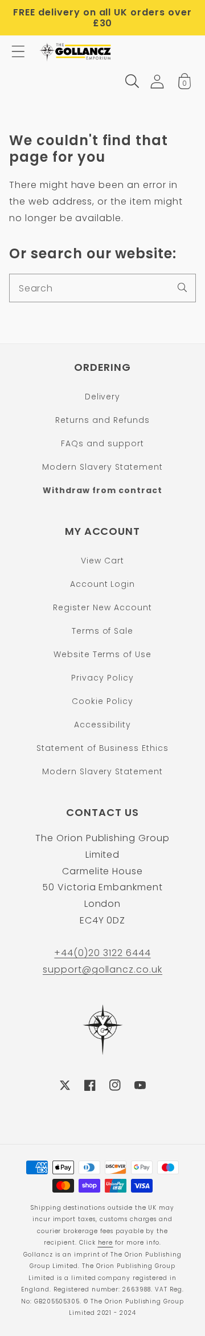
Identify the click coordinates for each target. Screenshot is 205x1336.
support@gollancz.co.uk (102, 969)
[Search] (182, 287)
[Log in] (157, 81)
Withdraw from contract (102, 490)
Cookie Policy (102, 701)
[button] (18, 51)
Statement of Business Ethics (102, 748)
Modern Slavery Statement (102, 467)
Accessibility (102, 724)
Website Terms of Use (102, 654)
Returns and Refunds (102, 420)
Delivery (103, 396)
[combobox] (102, 288)
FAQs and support (102, 443)
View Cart (102, 560)
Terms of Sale (102, 631)
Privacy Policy (102, 677)
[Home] (76, 51)
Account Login (102, 584)
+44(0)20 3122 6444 (102, 952)
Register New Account (102, 607)
